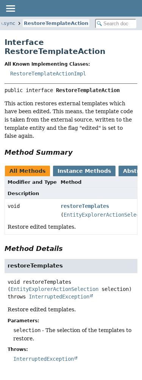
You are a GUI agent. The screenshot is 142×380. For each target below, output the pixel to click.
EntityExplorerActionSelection (54, 289)
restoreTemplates (85, 206)
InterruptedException (59, 297)
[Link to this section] (78, 152)
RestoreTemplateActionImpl (48, 74)
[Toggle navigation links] (10, 8)
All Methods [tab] (27, 171)
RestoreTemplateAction (56, 23)
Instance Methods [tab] (84, 171)
